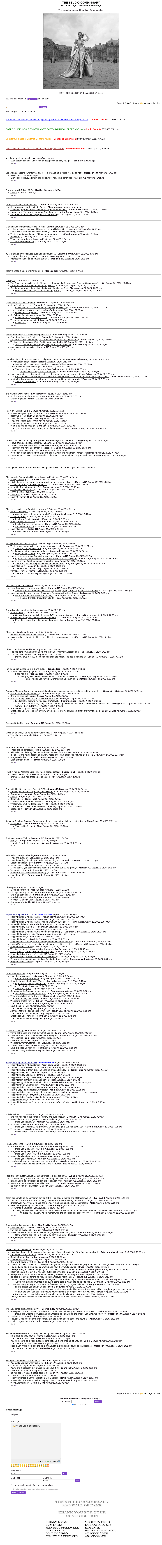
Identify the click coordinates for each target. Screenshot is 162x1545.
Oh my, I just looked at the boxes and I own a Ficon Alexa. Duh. (50, 676)
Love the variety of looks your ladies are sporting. (33, 860)
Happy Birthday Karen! (21, 946)
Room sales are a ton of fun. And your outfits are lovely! (36, 1272)
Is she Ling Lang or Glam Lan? (25, 310)
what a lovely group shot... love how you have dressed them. (39, 379)
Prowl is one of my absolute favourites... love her (33, 617)
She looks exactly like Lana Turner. (26, 1146)
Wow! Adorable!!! (18, 1383)
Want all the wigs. (19, 511)
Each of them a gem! (20, 760)
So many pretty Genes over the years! (28, 991)
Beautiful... (15, 799)
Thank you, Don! (23, 1013)
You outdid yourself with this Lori (25, 1363)
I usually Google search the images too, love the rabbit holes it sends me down (47, 1319)
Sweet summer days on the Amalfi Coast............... (34, 1183)
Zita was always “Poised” (17, 394)
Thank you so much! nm (26, 1348)
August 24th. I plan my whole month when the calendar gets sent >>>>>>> (55, 1213)
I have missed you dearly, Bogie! (30, 1287)
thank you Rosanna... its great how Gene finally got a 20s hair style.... (48, 1127)
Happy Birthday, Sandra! (22, 1087)
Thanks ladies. (17, 1045)
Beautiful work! (17, 1257)
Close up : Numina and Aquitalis (21, 509)
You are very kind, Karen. (27, 998)
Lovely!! (14, 497)
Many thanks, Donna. (25, 553)
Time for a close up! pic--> (18, 747)
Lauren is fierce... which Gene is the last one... (32, 556)
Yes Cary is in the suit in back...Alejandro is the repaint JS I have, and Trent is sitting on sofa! (54, 283)
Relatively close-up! (15, 855)
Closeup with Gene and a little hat (22, 477)
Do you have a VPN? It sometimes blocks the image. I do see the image (49, 657)
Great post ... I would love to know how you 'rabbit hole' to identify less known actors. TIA (52, 1311)
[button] (38, 1461)
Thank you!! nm (22, 1343)
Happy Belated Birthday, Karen (25, 917)
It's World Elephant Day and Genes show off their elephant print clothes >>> (42, 821)
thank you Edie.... (23, 1149)
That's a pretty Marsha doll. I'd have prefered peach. (35, 234)
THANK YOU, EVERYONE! (23, 1067)
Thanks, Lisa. (21, 568)
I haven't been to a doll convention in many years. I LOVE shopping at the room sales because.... (56, 1279)
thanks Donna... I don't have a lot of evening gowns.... (40, 307)
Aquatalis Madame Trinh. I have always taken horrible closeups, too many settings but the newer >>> (53, 691)
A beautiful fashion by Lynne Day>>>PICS (26, 789)
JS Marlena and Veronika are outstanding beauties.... (31, 254)
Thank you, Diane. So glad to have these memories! (39, 563)
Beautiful (14, 175)
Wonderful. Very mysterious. (24, 1043)
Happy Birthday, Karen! (21, 919)
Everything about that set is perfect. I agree (35, 620)
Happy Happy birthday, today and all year (29, 1080)
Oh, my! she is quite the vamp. (24, 892)
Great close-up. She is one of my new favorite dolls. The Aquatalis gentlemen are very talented (55, 711)
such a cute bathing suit (21, 347)
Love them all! (17, 875)
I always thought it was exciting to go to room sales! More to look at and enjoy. (47, 1269)
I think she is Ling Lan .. (26, 312)
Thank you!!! (21, 1338)
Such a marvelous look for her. (24, 396)
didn (12, 841)
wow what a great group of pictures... (27, 413)
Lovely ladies (16, 1227)
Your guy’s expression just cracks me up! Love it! (33, 1368)
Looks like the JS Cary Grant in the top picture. (32, 285)
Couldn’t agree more (20, 1321)
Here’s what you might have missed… (28, 1205)
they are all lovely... (19, 1230)
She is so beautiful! (19, 895)
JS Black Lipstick (14, 158)
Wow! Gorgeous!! (18, 362)
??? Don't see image (20, 654)
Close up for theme (15, 649)
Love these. (16, 1006)
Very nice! (15, 865)
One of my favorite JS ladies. (24, 337)
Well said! (15, 1316)
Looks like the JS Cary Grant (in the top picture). (38, 290)
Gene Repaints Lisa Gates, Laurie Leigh (34, 595)
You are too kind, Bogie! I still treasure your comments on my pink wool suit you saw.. (55, 1292)
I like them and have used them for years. (30, 448)
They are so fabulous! (20, 421)
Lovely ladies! (17, 418)
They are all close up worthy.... (24, 996)
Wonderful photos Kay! (21, 1001)
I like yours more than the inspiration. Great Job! (33, 1378)
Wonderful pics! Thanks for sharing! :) (28, 873)
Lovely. (13, 796)
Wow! (13, 900)
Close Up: (10, 632)
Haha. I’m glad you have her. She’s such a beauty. (49, 679)
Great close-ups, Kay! (21, 1016)
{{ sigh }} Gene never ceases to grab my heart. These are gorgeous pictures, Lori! (48, 755)
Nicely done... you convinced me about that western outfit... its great (42, 868)
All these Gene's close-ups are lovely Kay (30, 1011)
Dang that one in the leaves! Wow (26, 981)
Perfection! (15, 1038)
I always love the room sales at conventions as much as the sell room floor (45, 1297)
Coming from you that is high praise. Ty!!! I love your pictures (44, 615)
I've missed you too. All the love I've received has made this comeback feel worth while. (61, 1289)
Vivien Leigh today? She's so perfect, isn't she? (28, 733)
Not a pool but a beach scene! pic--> (23, 1360)
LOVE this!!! (16, 492)
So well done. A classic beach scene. (27, 1373)
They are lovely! (17, 858)
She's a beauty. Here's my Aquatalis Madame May (34, 698)
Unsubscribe (85, 1404)
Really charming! (18, 479)
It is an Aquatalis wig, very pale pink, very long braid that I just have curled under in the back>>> (65, 703)
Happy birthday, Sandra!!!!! (23, 1085)
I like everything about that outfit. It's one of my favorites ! (37, 1178)
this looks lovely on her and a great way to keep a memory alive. (40, 482)
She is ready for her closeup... (24, 693)
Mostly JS (10, 280)
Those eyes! (16, 1129)
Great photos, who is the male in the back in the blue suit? (38, 288)
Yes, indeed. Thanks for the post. (30, 993)
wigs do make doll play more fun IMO (32, 514)
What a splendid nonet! (21, 426)
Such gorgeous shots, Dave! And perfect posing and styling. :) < (40, 161)
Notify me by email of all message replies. (33, 1485)
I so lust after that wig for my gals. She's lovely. (37, 701)
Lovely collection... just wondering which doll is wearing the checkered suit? (45, 374)
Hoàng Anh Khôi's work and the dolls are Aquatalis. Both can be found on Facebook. (50, 1346)
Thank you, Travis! (24, 573)
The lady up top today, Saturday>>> (23, 1309)
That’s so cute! (17, 1375)
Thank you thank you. (25, 381)
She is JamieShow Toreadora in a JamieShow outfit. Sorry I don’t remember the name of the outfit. (62, 376)
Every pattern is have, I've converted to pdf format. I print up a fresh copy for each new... (52, 455)
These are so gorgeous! (21, 750)
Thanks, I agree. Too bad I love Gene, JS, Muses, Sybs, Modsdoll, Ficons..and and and (56, 590)
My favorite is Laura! (20, 1208)
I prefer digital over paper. (22, 450)
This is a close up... (15, 1114)
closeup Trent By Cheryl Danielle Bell (37, 598)
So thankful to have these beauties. (32, 364)
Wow (17, 706)
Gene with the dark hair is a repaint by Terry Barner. (39, 1235)
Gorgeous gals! (17, 863)
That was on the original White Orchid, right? (31, 342)
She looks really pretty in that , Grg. (27, 207)
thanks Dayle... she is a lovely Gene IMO (34, 1132)
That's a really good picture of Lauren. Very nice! (33, 546)
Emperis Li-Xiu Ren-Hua (17, 723)
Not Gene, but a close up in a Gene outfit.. (26, 669)
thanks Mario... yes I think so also (31, 317)
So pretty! (15, 1124)
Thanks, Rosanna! (23, 1018)
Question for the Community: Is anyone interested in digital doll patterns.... (41, 440)
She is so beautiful (19, 696)
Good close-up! (17, 897)
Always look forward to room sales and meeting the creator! (38, 1274)
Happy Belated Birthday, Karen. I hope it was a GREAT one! (38, 922)
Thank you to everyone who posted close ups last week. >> (34, 467)
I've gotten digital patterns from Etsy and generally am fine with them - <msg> (46, 453)
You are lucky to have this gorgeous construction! (33, 214)
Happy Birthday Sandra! (21, 1075)
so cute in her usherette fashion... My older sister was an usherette (41, 637)
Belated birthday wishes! (22, 924)
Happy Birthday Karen (21, 929)
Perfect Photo (16, 612)
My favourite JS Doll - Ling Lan (20, 303)
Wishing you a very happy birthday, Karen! (30, 949)
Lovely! (13, 192)
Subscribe (76, 1404)
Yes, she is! (15, 735)
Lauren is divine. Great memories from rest (30, 561)
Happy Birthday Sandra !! (22, 1097)
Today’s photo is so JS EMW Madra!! (23, 271)
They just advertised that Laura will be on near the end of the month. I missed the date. (56, 1210)
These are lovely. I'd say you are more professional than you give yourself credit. (48, 1284)
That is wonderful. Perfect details (25, 801)
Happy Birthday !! (18, 1072)
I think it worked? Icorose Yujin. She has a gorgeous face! (33, 772)
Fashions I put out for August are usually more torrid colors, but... (36, 1176)
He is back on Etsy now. (21, 1336)
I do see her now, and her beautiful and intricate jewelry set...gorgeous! (43, 652)
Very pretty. (16, 870)
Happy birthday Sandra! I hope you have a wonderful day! (37, 1102)
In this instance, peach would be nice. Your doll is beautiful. (38, 229)
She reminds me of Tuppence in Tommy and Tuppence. (36, 1117)
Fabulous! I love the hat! (22, 489)
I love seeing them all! (20, 423)
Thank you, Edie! (23, 1003)
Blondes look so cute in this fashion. (27, 635)
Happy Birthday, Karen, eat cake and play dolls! (33, 956)
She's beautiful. (17, 315)
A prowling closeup (15, 610)
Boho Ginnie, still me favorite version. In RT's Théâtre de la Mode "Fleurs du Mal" (44, 173)
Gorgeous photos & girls (21, 1237)
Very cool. (15, 237)
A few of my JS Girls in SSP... (19, 190)
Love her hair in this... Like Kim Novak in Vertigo (33, 1035)
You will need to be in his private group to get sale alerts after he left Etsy (45, 1341)
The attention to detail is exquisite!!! (27, 806)
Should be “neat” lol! (24, 526)
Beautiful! (14, 416)
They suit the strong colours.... (24, 256)
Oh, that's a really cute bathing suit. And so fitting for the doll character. (43, 340)
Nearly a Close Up (14, 1144)
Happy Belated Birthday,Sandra (25, 1065)
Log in (33, 99)
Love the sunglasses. (20, 976)
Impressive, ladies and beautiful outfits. (28, 259)
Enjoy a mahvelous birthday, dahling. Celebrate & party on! (38, 959)
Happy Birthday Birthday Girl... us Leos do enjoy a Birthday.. (38, 1070)
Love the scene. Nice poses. (24, 367)
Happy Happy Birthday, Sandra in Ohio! (29, 1082)
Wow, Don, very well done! (23, 1050)
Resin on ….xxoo (14, 411)
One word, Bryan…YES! (21, 1262)
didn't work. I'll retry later (26, 843)
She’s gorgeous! (18, 399)
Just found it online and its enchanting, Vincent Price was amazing (41, 1200)
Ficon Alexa (20, 674)
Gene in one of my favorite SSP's (21, 205)
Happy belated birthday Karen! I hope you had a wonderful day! (40, 942)
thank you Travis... (23, 1122)
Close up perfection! (20, 890)
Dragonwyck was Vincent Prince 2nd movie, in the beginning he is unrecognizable (49, 1203)
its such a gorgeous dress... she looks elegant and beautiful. (38, 209)
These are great (17, 516)
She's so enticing (18, 708)
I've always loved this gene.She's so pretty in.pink (33, 1161)
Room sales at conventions (18, 1249)
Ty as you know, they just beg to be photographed (38, 428)
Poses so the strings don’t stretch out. (38, 372)
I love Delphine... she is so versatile (27, 588)
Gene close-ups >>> (15, 974)
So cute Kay (16, 823)
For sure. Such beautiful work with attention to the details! (42, 1294)
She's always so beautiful (22, 241)
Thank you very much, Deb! (28, 548)
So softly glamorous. (20, 305)
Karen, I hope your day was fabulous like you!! (32, 951)
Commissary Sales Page (89, 5)
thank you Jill (21, 519)
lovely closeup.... (18, 774)
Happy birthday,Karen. (21, 934)
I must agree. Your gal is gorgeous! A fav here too (34, 212)
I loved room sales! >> (21, 1259)
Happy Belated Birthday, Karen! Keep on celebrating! (35, 932)
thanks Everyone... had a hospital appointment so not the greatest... (42, 944)
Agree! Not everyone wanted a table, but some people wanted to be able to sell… (53, 1282)
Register (35, 1426)
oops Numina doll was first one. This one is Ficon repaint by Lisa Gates (44, 593)
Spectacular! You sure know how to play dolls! (32, 1380)
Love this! (15, 494)
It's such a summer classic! (23, 1186)
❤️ (27, 1466)
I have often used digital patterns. (26, 443)
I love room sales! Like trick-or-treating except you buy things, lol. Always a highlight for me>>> (55, 1264)
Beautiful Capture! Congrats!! (24, 1119)
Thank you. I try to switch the (28, 369)
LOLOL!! (14, 1365)
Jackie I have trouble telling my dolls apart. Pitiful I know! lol (43, 344)
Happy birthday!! (18, 937)
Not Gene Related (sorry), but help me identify (27, 1333)
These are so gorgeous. (22, 320)
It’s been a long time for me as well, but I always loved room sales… (42, 1277)
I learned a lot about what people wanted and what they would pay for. (43, 1267)
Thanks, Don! (21, 826)
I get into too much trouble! (23, 1254)
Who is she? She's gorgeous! (24, 671)
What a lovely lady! (19, 239)
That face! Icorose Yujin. (17, 838)
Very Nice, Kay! (17, 571)
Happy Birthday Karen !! (22, 954)
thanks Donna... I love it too (28, 524)
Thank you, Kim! (23, 988)
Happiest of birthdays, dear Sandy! (26, 1077)
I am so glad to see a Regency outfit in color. (31, 791)
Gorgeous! (15, 794)
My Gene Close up (15, 1030)
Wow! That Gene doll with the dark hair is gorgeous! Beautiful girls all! (43, 1232)
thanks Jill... (20, 322)
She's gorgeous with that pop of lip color (29, 777)
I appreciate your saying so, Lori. (30, 983)
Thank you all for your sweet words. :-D (28, 484)
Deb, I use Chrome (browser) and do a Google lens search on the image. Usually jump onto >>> (60, 1314)
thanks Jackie (21, 531)
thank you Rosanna (24, 1159)
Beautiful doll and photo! (22, 1156)
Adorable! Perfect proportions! (24, 487)
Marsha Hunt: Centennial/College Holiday (25, 227)
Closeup (10, 887)
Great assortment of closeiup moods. (27, 551)
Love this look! (17, 1040)
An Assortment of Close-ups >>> (21, 543)
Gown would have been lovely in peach (28, 232)
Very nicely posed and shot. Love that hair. (30, 1033)
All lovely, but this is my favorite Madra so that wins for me (37, 752)
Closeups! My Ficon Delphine (19, 585)
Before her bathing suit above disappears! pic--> (28, 335)
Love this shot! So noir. (21, 1048)
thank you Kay (22, 1154)
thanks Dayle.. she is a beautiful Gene (33, 1164)
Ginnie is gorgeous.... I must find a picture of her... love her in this (41, 178)
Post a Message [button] (68, 5)
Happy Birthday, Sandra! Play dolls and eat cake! (33, 1092)
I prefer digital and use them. (24, 445)
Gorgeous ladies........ (20, 757)
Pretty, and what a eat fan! (22, 521)
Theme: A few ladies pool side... (21, 1225)
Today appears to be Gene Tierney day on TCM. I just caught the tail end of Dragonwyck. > (49, 1198)
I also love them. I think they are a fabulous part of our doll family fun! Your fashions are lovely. (54, 1252)
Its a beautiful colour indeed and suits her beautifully (35, 1181)
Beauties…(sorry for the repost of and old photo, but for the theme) (37, 359)
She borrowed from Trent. (27, 978)
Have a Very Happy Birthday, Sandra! (28, 1090)
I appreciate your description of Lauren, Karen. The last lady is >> (46, 558)
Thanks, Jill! (20, 1008)
